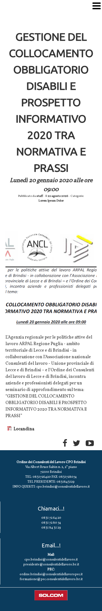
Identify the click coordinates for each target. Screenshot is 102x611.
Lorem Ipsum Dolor (51, 201)
